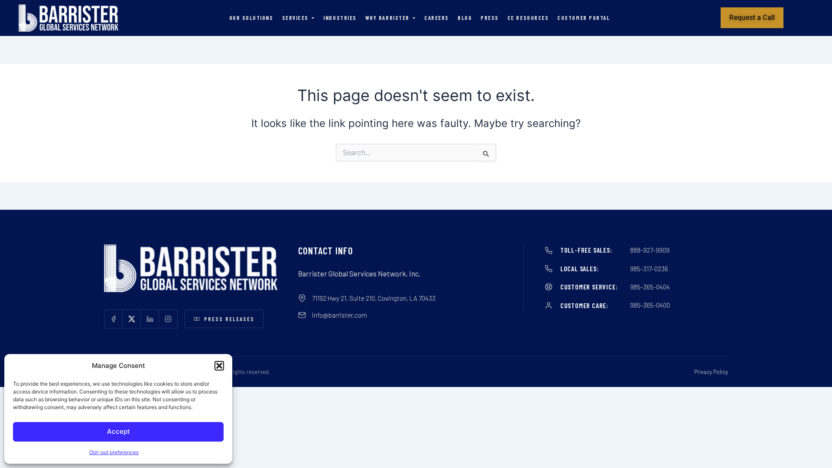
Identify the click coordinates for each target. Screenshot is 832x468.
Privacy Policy (711, 371)
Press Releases (229, 318)
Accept (118, 431)
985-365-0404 (650, 287)
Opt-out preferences (114, 452)
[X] (132, 319)
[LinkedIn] (150, 319)
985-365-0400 (650, 305)
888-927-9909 (650, 250)
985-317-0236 (649, 269)
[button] (219, 365)
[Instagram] (168, 319)
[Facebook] (113, 319)
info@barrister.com (339, 315)
